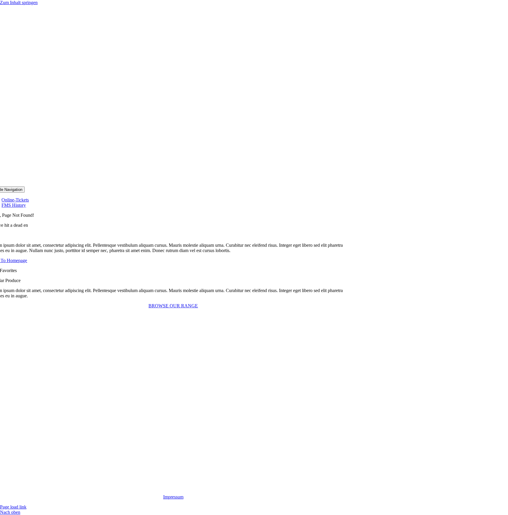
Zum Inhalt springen (19, 2)
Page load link (13, 506)
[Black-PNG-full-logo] (173, 183)
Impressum (173, 496)
